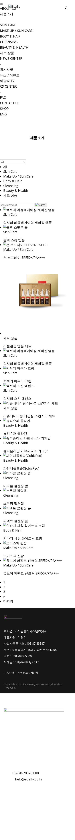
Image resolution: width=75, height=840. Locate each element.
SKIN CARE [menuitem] (8, 25)
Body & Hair (12, 181)
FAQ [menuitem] (3, 97)
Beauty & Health (15, 190)
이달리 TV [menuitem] (7, 80)
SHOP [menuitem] (4, 108)
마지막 (8, 601)
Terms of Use (14, 790)
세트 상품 (10, 195)
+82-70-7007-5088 (25, 773)
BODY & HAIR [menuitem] (10, 36)
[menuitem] (3, 114)
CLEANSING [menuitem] (9, 42)
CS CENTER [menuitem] (8, 89)
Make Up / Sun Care (18, 176)
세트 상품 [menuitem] (7, 53)
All (5, 167)
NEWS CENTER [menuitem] (11, 61)
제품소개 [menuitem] (6, 17)
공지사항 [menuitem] (6, 69)
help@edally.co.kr (27, 662)
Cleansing (10, 186)
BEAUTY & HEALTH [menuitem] (14, 47)
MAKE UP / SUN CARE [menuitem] (16, 30)
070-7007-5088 (22, 656)
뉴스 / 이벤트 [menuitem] (9, 75)
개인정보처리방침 (28, 672)
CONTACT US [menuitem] (9, 103)
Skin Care (10, 171)
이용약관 (9, 672)
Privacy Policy (37, 790)
